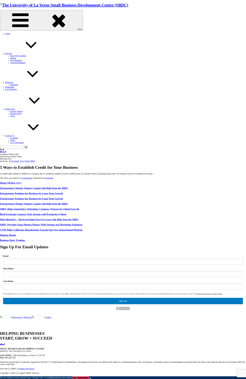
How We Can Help (18, 56)
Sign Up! (123, 301)
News (12, 116)
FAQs (12, 140)
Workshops (9, 87)
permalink (49, 178)
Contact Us (9, 136)
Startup (13, 58)
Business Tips (15, 114)
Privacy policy (83, 378)
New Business (16, 60)
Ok (74, 378)
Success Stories (16, 111)
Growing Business (17, 63)
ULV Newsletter (17, 142)
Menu (80, 29)
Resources (9, 82)
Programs (14, 85)
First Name (8, 269)
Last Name (8, 281)
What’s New (10, 109)
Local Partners (11, 89)
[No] (90, 378)
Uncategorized (26, 178)
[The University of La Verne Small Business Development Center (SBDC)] (64, 5)
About (7, 34)
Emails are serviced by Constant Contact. (210, 294)
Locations (14, 138)
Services (8, 53)
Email (5, 256)
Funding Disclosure (26, 369)
